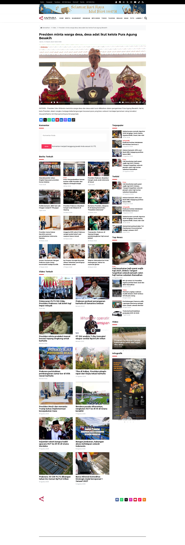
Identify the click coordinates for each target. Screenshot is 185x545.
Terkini (42, 2)
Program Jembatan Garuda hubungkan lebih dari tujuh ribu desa (127, 342)
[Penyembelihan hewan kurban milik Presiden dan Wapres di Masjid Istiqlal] (74, 169)
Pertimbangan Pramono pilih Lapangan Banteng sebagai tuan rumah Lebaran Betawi (133, 303)
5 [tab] (135, 351)
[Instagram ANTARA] (131, 2)
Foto (132, 18)
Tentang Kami (126, 523)
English (119, 18)
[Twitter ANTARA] (127, 2)
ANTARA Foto (90, 2)
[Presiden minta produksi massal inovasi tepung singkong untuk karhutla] (56, 323)
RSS (122, 530)
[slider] (48, 102)
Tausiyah (111, 18)
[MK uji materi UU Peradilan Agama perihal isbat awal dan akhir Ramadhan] (117, 283)
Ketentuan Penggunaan (130, 513)
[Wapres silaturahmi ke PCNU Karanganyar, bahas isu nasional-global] (98, 251)
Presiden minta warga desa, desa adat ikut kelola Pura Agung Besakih (83, 28)
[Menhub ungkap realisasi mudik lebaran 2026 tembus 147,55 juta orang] (117, 293)
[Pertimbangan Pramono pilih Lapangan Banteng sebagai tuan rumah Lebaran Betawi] (117, 304)
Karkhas (97, 506)
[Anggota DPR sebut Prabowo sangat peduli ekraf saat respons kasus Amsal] (74, 223)
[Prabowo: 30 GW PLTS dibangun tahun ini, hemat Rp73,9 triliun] (56, 463)
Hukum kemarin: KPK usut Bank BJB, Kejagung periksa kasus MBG (133, 152)
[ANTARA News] (47, 18)
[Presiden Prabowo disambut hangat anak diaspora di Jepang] (74, 196)
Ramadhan (46, 28)
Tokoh (104, 18)
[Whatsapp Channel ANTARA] (124, 2)
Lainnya (138, 18)
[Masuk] (116, 2)
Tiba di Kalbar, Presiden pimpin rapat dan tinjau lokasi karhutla (91, 372)
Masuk (123, 509)
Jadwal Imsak (71, 530)
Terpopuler (49, 2)
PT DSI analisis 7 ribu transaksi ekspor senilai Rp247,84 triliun (91, 337)
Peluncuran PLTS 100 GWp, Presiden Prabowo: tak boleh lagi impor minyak (55, 303)
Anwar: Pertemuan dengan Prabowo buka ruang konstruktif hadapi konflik (49, 262)
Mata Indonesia (99, 516)
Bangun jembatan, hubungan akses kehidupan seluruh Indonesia (90, 444)
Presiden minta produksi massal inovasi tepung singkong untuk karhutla (54, 338)
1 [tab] (123, 351)
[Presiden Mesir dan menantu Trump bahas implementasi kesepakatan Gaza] (56, 393)
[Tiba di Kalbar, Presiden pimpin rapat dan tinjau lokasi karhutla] (92, 358)
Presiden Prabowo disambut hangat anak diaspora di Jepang (73, 208)
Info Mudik (96, 18)
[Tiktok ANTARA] (139, 2)
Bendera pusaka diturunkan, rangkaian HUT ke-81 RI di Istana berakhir (91, 408)
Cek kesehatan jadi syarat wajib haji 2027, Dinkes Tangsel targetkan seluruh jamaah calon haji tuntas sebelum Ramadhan (132, 165)
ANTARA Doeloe (100, 520)
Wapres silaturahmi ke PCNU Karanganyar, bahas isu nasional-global (98, 262)
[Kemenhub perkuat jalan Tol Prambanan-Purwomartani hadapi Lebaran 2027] (117, 229)
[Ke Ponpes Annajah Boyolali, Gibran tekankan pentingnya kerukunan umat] (74, 251)
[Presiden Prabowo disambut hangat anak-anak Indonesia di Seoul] (98, 169)
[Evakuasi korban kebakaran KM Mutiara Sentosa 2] (117, 144)
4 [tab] (132, 351)
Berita (67, 18)
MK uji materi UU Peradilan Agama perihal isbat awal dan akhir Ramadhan (133, 283)
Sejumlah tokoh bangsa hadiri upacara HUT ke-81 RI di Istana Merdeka (54, 444)
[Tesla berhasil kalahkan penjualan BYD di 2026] (117, 314)
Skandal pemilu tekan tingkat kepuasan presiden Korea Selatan (49, 180)
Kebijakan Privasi (127, 516)
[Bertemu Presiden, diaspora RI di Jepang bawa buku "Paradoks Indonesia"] (98, 196)
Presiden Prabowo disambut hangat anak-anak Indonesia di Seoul (98, 180)
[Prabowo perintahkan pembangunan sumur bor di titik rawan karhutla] (56, 358)
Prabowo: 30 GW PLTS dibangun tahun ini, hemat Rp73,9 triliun (55, 478)
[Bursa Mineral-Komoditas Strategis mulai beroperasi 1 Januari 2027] (92, 463)
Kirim (46, 146)
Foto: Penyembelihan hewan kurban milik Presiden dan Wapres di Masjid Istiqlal (74, 181)
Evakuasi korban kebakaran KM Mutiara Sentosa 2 (127, 414)
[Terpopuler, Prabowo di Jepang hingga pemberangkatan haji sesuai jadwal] (98, 223)
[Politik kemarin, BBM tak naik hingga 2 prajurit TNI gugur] (50, 196)
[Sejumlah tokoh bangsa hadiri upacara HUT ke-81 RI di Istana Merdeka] (56, 428)
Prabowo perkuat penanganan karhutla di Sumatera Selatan (90, 302)
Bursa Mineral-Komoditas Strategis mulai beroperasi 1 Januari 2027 (89, 479)
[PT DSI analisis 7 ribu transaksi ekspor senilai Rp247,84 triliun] (92, 323)
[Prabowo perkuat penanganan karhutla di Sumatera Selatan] (92, 288)
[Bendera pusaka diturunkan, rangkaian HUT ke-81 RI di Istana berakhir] (92, 393)
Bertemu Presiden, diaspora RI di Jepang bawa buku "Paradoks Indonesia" (98, 208)
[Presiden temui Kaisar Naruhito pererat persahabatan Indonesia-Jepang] (50, 223)
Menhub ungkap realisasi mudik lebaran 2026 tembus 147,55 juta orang (133, 294)
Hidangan (86, 18)
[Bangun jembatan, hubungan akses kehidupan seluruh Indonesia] (92, 428)
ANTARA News (66, 2)
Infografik (126, 140)
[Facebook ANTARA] (120, 2)
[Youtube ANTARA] (135, 2)
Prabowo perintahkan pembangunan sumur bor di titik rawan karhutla (54, 373)
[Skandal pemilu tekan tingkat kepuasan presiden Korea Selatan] (50, 169)
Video (54, 28)
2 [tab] (126, 351)
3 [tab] (129, 351)
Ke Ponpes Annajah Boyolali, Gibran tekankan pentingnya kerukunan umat (73, 262)
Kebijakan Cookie (127, 520)
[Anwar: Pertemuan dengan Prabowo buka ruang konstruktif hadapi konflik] (50, 251)
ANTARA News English (129, 506)
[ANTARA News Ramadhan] (49, 499)
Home (61, 18)
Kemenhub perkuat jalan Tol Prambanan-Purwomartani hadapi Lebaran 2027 (133, 228)
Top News (57, 2)
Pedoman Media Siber (129, 526)
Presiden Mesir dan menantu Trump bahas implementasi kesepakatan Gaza (53, 408)
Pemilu (82, 2)
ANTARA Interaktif (101, 513)
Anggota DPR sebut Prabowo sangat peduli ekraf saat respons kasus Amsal (74, 234)
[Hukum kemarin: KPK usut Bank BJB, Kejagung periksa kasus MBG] (117, 153)
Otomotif (75, 2)
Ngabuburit (76, 18)
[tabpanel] (129, 338)
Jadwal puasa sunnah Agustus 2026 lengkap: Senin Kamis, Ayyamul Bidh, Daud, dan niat (134, 133)
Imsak (126, 18)
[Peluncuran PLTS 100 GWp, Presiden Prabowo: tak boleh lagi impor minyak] (56, 288)
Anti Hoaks (98, 509)
